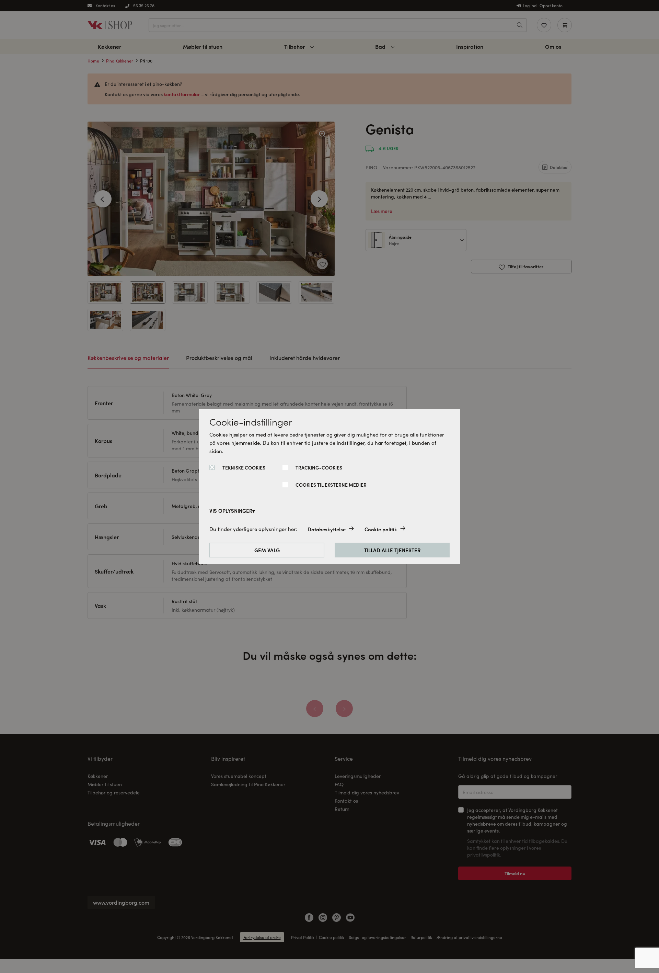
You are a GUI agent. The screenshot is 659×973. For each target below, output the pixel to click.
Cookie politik (381, 529)
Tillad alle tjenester (392, 550)
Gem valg (267, 550)
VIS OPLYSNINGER (230, 510)
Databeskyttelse (327, 529)
